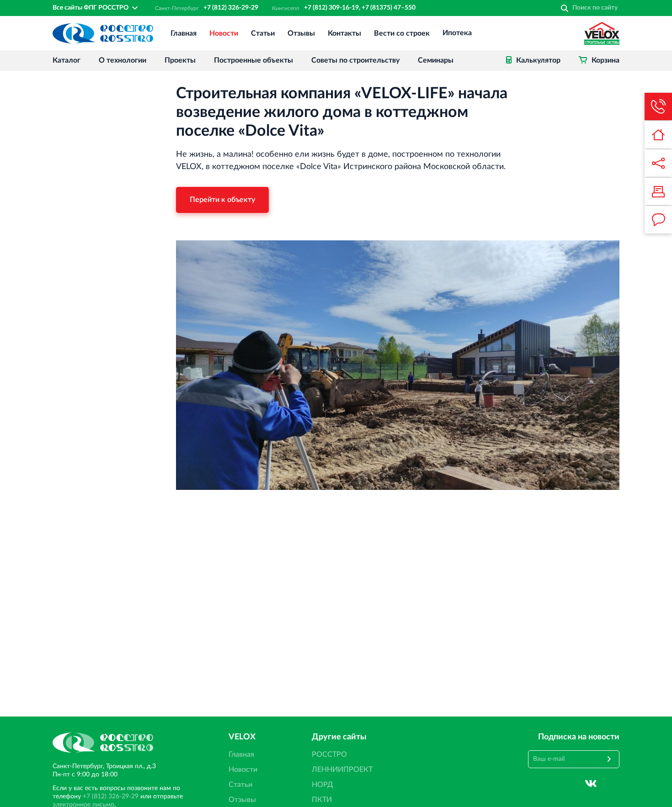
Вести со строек (402, 33)
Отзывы (301, 33)
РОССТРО (329, 754)
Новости (223, 33)
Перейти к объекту (222, 199)
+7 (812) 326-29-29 (230, 8)
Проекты (180, 60)
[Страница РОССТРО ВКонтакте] (591, 783)
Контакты (344, 33)
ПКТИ (322, 799)
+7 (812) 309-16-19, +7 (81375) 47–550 (360, 8)
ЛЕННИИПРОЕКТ (342, 769)
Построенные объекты (253, 60)
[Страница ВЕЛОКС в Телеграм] (613, 783)
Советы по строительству (355, 60)
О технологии (122, 60)
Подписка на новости (578, 737)
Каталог (66, 60)
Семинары (435, 60)
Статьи (263, 33)
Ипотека (457, 33)
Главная (184, 33)
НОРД (322, 784)
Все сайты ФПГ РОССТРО (90, 8)
